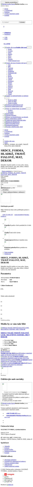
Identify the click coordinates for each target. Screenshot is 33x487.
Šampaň (10, 78)
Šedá (9, 89)
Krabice (10, 110)
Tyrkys (10, 84)
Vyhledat (22, 22)
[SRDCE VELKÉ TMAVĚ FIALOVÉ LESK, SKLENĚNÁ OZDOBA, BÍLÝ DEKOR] (16, 329)
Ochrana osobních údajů (11, 463)
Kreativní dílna (8, 449)
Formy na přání (12, 103)
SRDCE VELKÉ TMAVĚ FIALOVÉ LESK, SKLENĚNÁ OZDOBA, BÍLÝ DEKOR (15, 335)
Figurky (10, 59)
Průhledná (11, 71)
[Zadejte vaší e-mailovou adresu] (11, 392)
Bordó (10, 76)
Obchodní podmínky (10, 460)
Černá (10, 94)
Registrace (7, 34)
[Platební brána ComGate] (9, 475)
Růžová (10, 86)
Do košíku (5, 189)
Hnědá (10, 92)
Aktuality (7, 446)
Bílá (9, 66)
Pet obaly (10, 112)
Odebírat (24, 392)
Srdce (9, 52)
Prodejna (7, 12)
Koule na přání (12, 100)
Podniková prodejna (10, 451)
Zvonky (10, 51)
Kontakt (6, 15)
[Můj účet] (2, 29)
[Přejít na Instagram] (5, 422)
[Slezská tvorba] (8, 4)
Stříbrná (10, 69)
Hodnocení (7, 254)
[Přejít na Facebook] (5, 420)
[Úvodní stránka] (5, 139)
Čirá (9, 65)
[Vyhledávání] (2, 19)
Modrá (10, 83)
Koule (10, 49)
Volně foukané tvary (14, 60)
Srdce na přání (12, 101)
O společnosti (8, 10)
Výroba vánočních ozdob (11, 14)
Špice (9, 57)
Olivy (9, 56)
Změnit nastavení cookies (11, 466)
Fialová (10, 87)
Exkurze (6, 448)
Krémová (10, 81)
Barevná (10, 91)
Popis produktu (6, 171)
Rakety (10, 54)
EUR (5, 39)
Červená (10, 68)
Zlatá (9, 74)
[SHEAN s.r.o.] (10, 484)
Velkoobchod (8, 464)
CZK (5, 37)
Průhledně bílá (12, 73)
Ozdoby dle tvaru (9, 141)
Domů (6, 9)
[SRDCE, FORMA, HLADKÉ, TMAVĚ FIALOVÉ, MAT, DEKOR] (16, 174)
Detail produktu (5, 351)
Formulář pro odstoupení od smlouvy (15, 461)
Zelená (10, 79)
